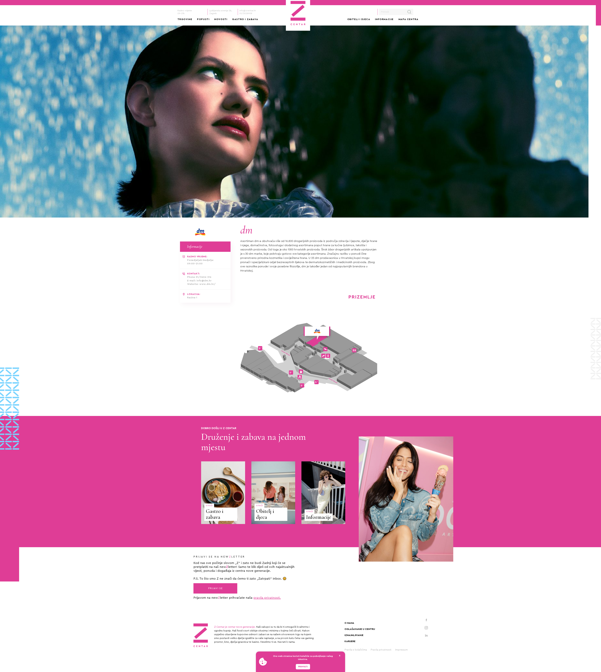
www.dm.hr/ (207, 284)
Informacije (384, 19)
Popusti (203, 19)
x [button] (339, 656)
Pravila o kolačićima (355, 650)
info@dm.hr (204, 281)
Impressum (401, 650)
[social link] (426, 620)
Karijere (349, 641)
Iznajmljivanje (353, 635)
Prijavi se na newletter (219, 556)
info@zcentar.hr (247, 11)
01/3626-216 (203, 277)
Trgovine (184, 19)
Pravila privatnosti (381, 650)
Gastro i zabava (245, 19)
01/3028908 (245, 13)
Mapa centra (408, 19)
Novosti (220, 19)
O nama (349, 623)
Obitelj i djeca (358, 19)
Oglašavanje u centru (359, 629)
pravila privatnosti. (267, 597)
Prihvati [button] (303, 667)
